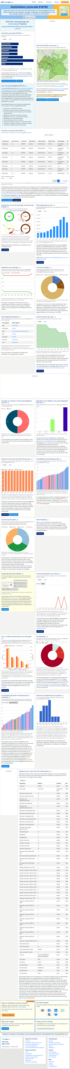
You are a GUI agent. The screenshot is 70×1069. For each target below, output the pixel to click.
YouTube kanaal (53, 1066)
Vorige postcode (41, 99)
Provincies (28, 1046)
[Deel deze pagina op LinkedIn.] (56, 1010)
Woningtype (61, 141)
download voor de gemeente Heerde (47, 441)
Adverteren (51, 1061)
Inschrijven (5, 1028)
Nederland (59, 96)
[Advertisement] (52, 32)
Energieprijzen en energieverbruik (34, 1055)
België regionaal (40, 1047)
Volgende (65, 181)
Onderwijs (5, 766)
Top (66, 1034)
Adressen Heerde (6, 200)
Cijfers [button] (41, 2)
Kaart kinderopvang (54, 1053)
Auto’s (27, 1052)
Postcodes (28, 1044)
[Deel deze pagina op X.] (49, 1014)
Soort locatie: (4, 702)
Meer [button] (57, 2)
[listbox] (43, 584)
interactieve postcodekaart (57, 86)
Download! (5, 609)
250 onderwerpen (22, 74)
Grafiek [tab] (4, 39)
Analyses (51, 1041)
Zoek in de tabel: (49, 135)
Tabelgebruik (16, 200)
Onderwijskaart (53, 1055)
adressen (29, 76)
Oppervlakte (51, 141)
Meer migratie (13, 514)
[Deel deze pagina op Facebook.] (49, 1010)
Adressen (27, 1041)
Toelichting (5, 250)
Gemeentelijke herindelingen (56, 1044)
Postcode (23, 141)
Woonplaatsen (35, 1044)
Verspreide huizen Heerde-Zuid (20, 331)
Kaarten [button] (49, 2)
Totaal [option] (42, 583)
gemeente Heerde (11, 90)
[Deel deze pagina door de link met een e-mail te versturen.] (43, 1010)
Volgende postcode (53, 99)
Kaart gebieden (53, 1052)
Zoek (34, 2)
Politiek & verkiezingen (31, 1062)
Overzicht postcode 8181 (8, 81)
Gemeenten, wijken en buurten (33, 1042)
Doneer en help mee (8, 1015)
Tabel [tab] (10, 39)
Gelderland (15, 339)
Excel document (14, 598)
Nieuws (50, 1046)
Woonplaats (32, 141)
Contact (51, 1063)
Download (65, 2)
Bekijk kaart (64, 14)
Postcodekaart (52, 1057)
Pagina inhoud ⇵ (30, 17)
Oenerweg (12, 24)
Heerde (14, 328)
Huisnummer (15, 141)
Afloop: (38, 583)
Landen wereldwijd (30, 1047)
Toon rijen (6, 178)
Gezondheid (28, 1053)
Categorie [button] (22, 780)
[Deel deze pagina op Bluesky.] (56, 1014)
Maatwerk (51, 1065)
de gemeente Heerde (44, 96)
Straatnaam (5, 141)
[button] (22, 33)
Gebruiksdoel (41, 141)
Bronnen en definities (54, 1042)
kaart (17, 73)
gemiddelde (42, 522)
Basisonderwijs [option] (13, 702)
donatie (19, 1007)
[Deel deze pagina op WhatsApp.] (62, 1010)
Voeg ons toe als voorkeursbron (46, 1028)
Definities (19, 81)
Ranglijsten (51, 1047)
